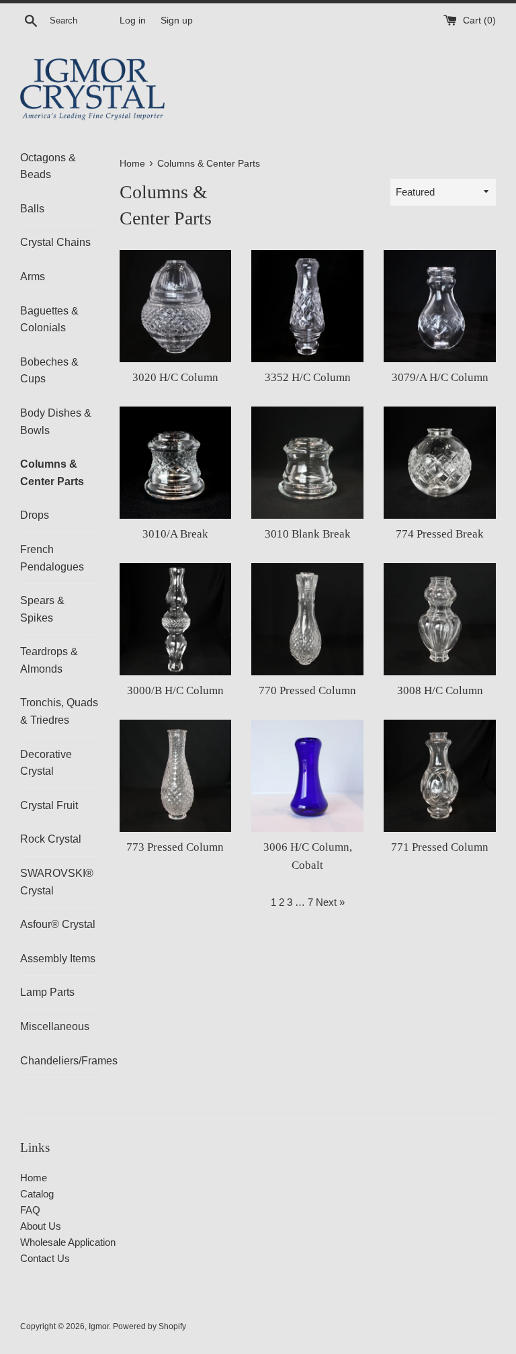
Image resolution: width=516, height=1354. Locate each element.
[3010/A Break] (176, 463)
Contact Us (45, 1258)
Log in (133, 20)
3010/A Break (175, 533)
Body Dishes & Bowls (55, 421)
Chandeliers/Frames (59, 1060)
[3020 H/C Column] (176, 306)
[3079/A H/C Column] (440, 306)
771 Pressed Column (439, 847)
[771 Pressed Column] (440, 776)
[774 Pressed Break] (440, 463)
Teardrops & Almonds (49, 660)
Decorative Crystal (46, 763)
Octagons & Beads (48, 166)
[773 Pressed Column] (176, 776)
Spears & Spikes (42, 609)
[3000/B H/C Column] (176, 619)
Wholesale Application (68, 1242)
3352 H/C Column (308, 377)
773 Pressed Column (175, 847)
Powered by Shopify (149, 1326)
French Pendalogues (52, 558)
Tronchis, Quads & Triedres (59, 711)
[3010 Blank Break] (307, 463)
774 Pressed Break (440, 533)
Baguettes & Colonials (49, 319)
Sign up (177, 20)
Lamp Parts (47, 992)
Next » (330, 902)
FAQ (30, 1210)
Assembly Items (57, 958)
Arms (32, 276)
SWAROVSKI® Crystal (56, 882)
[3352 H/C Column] (307, 306)
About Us (40, 1226)
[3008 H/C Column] (440, 619)
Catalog (37, 1193)
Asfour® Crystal (57, 924)
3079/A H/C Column (440, 377)
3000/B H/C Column (175, 690)
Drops (34, 515)
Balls (32, 208)
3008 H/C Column (440, 690)
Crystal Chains (55, 242)
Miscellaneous (54, 1026)
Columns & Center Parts (52, 472)
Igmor (99, 1326)
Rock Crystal (50, 839)
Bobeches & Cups (49, 370)
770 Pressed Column (307, 690)
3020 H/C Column (175, 377)
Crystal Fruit (49, 805)
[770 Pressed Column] (307, 619)
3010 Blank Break (308, 533)
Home (33, 1177)
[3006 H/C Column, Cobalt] (307, 776)
